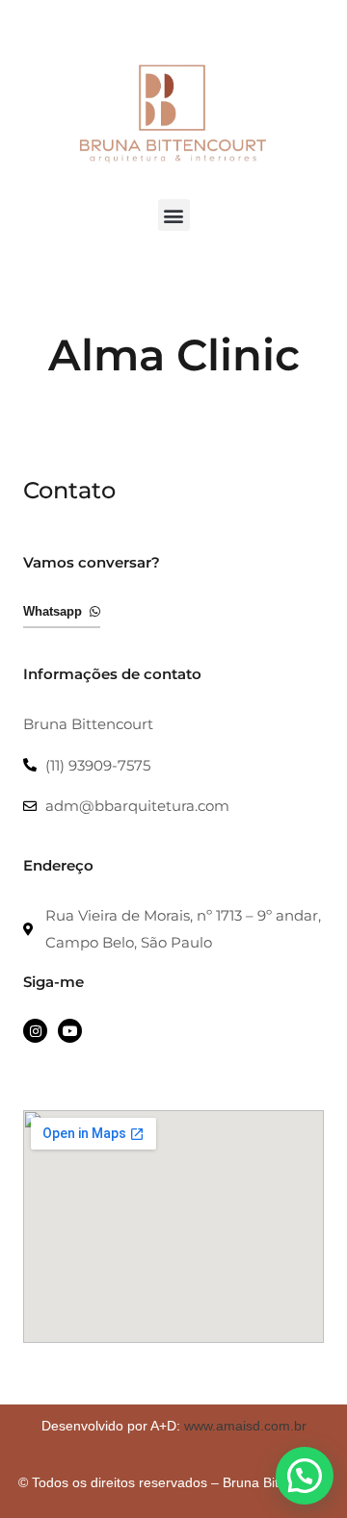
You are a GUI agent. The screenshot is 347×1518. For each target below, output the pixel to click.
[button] (174, 215)
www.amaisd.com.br (245, 1426)
